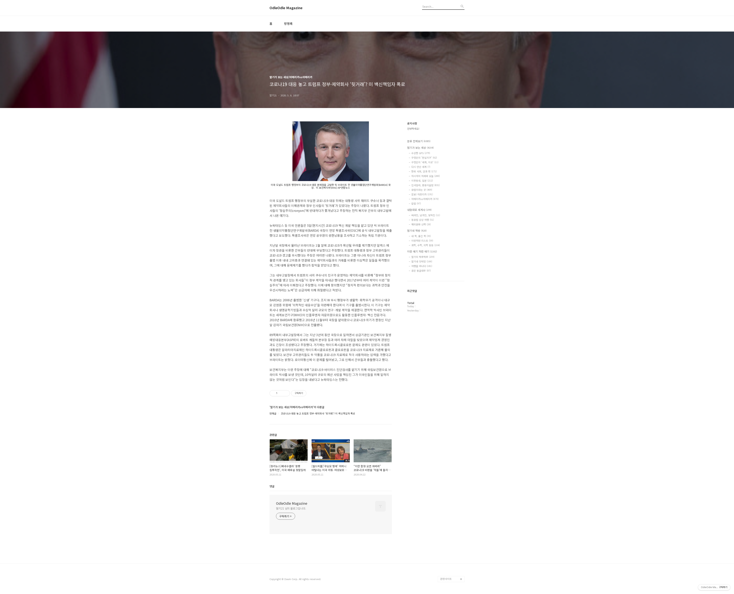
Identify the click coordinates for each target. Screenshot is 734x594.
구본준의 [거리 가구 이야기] (452, 545)
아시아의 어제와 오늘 (425, 176)
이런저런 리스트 (422, 240)
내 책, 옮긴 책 (421, 236)
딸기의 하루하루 (422, 257)
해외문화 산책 (421, 224)
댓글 (272, 486)
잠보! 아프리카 (422, 194)
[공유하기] (280, 393)
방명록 (288, 23)
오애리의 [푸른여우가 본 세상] (451, 557)
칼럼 (416, 203)
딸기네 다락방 (421, 261)
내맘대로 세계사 (419, 210)
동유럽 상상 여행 (422, 220)
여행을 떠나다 (421, 266)
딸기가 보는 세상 (420, 148)
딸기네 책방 (417, 230)
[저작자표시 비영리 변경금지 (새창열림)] (311, 393)
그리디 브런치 (447, 573)
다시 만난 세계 (420, 167)
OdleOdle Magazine (286, 8)
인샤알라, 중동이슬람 (425, 185)
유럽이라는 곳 (421, 190)
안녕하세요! (413, 128)
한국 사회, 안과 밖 (424, 171)
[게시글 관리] (285, 393)
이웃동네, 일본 (422, 180)
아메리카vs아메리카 (425, 199)
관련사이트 (446, 579)
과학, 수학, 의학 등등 (425, 245)
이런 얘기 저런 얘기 (422, 251)
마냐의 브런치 (447, 567)
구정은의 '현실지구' (424, 157)
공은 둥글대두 (421, 270)
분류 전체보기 (418, 141)
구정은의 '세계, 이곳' (424, 162)
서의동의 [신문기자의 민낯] (451, 533)
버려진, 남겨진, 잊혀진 (425, 215)
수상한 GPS (420, 153)
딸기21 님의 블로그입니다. (291, 508)
